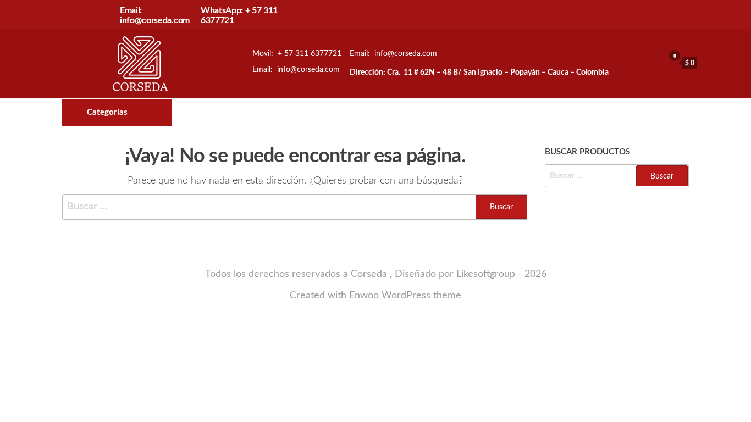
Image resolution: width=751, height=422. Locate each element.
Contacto (449, 112)
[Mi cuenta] (653, 62)
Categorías (107, 112)
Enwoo (364, 296)
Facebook (412, 112)
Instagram (430, 112)
